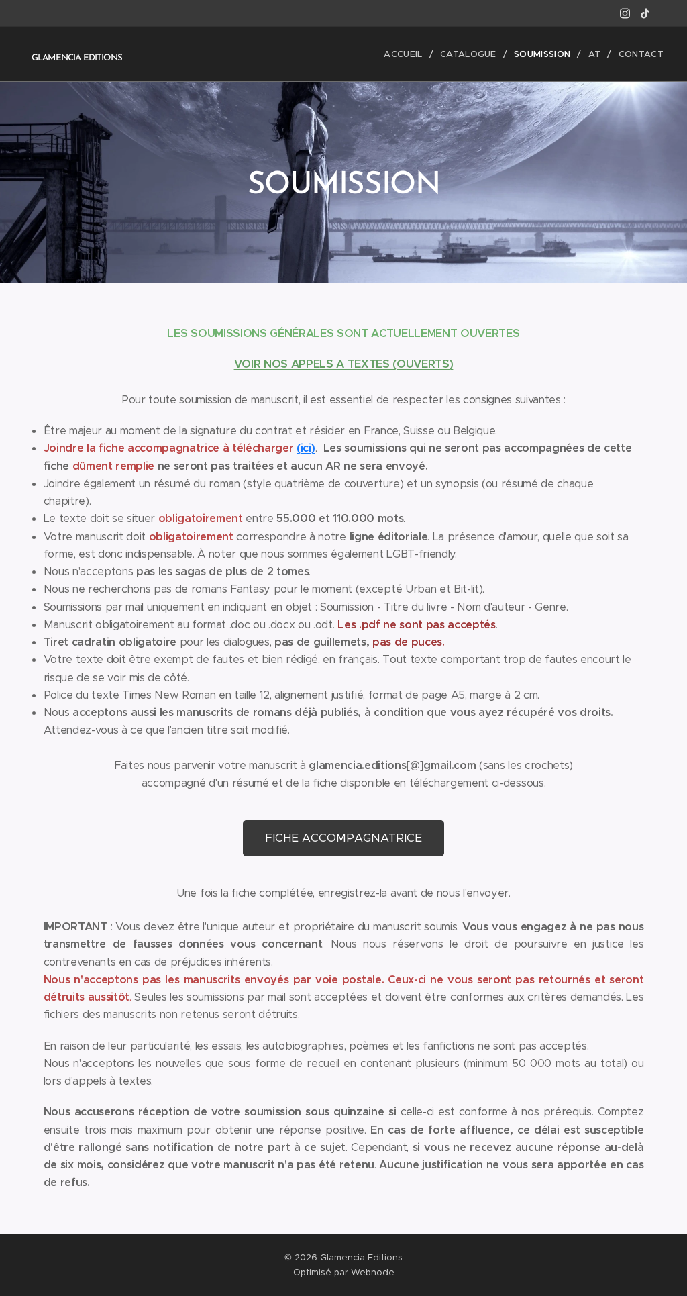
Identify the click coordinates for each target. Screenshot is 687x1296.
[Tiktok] (645, 13)
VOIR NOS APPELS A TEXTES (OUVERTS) (344, 364)
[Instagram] (625, 13)
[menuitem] (406, 54)
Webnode (372, 1272)
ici (306, 448)
